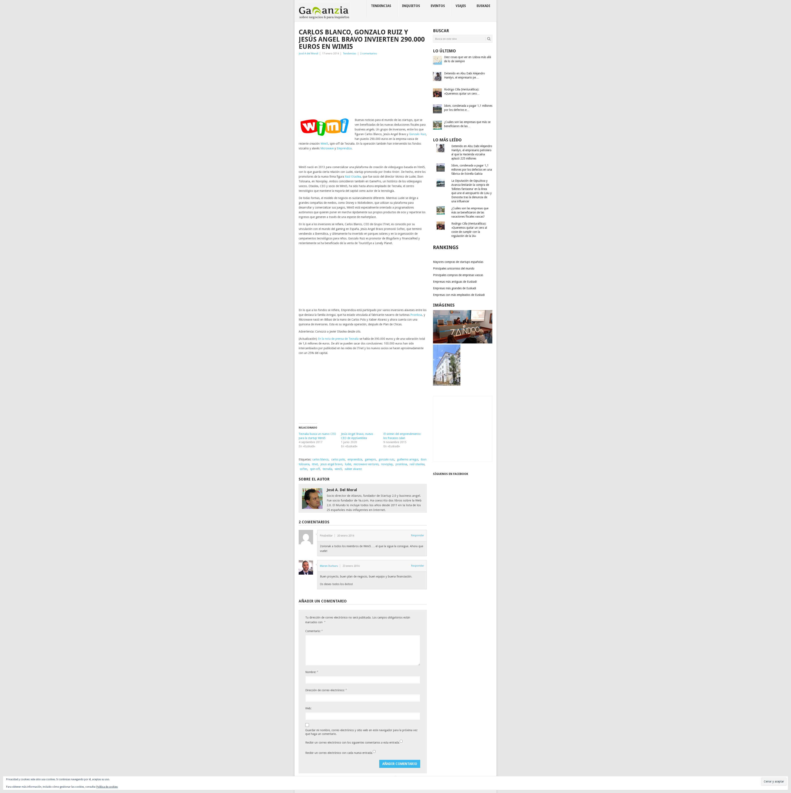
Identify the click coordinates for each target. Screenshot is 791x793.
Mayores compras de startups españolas (458, 262)
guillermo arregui (407, 459)
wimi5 (338, 469)
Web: (308, 708)
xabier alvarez (353, 469)
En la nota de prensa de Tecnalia (338, 338)
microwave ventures (366, 464)
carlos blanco (320, 459)
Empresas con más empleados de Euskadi (459, 294)
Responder (417, 535)
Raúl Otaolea (353, 176)
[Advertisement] (363, 87)
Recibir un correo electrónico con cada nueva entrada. (339, 752)
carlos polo (338, 459)
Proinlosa (416, 314)
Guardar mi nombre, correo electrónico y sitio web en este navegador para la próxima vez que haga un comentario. (361, 732)
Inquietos (411, 6)
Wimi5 (324, 143)
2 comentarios (368, 53)
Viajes (461, 6)
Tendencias (381, 6)
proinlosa (401, 464)
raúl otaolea (417, 464)
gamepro (370, 459)
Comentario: (314, 631)
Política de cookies (107, 786)
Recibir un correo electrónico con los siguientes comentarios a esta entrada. (352, 742)
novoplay (387, 464)
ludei (348, 464)
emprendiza (355, 459)
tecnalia (327, 469)
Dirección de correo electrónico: (326, 690)
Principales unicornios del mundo (453, 268)
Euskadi (483, 6)
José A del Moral (308, 53)
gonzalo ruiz (386, 459)
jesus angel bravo (331, 464)
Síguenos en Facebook (450, 474)
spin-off (315, 469)
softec (303, 469)
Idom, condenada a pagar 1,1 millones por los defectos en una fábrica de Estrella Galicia (471, 169)
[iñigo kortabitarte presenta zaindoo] (462, 342)
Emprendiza (344, 148)
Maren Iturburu (329, 565)
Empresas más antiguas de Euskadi (455, 281)
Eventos (438, 6)
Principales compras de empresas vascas (458, 275)
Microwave (327, 148)
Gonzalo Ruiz (417, 134)
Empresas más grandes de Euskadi (454, 288)
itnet (315, 464)
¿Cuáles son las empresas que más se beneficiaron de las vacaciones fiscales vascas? (469, 212)
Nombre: (311, 672)
